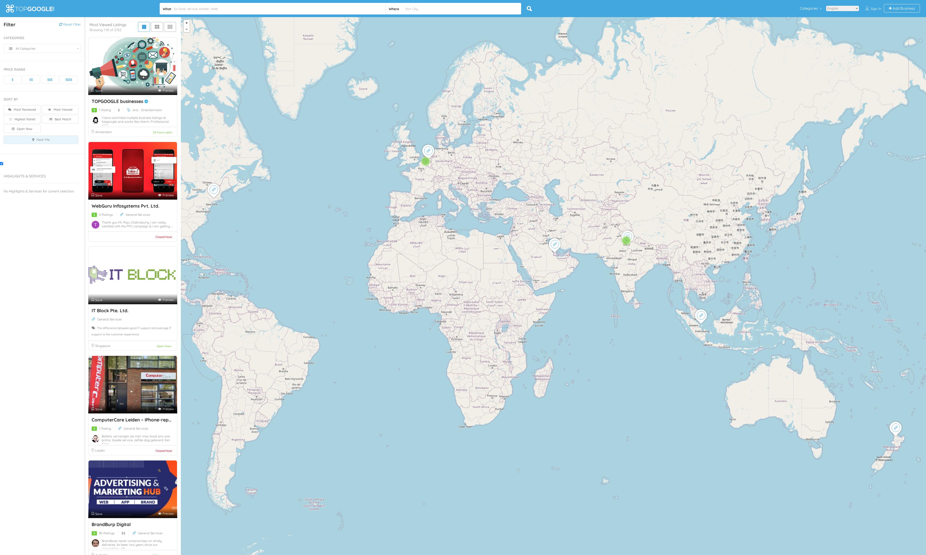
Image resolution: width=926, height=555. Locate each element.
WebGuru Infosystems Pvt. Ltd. (125, 206)
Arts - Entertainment (147, 110)
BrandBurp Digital (111, 524)
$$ (31, 79)
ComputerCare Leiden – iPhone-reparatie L (139, 420)
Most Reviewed (24, 109)
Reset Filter (71, 24)
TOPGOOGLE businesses (118, 101)
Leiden (100, 450)
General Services (138, 215)
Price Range (14, 69)
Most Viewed (62, 109)
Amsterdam (103, 132)
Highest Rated (24, 119)
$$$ (49, 79)
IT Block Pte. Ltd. (110, 310)
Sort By (11, 99)
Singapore (102, 346)
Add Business (903, 8)
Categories (809, 8)
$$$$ (68, 79)
